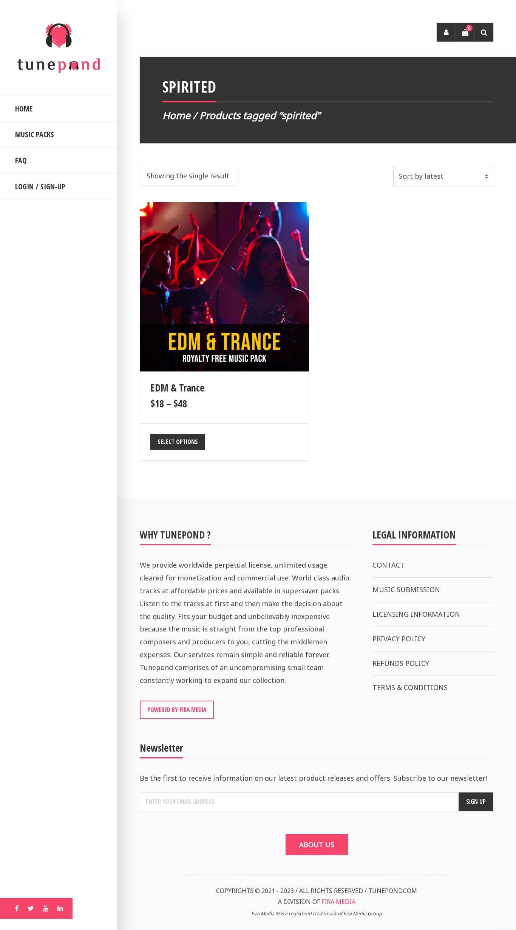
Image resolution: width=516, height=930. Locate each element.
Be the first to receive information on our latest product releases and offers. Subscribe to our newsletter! (313, 778)
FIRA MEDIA (338, 902)
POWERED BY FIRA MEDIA (176, 710)
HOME (23, 109)
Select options (178, 442)
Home (176, 115)
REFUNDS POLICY (400, 663)
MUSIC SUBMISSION (406, 589)
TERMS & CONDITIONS (410, 687)
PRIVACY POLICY (398, 638)
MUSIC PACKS (34, 134)
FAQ (21, 160)
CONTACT (388, 564)
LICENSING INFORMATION (416, 614)
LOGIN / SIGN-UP (40, 186)
